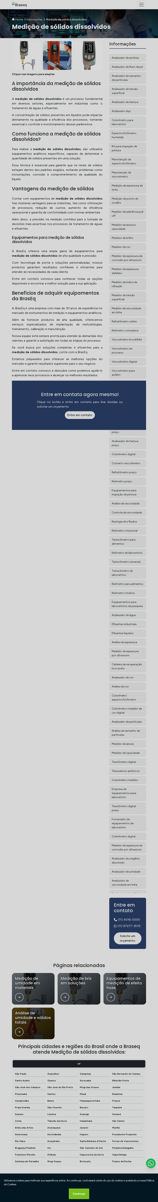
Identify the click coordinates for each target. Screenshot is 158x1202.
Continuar (79, 1193)
